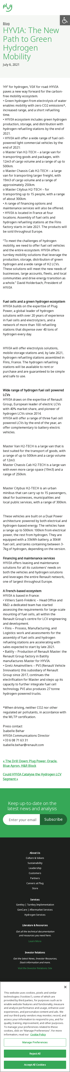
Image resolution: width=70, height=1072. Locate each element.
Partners (35, 878)
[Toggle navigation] (63, 8)
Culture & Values (35, 858)
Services (35, 899)
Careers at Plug (35, 883)
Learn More (35, 941)
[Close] (65, 987)
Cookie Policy (38, 1034)
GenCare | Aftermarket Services (35, 910)
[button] (65, 20)
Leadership (35, 868)
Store (35, 888)
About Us (35, 853)
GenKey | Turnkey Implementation (35, 904)
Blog (6, 23)
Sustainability (35, 863)
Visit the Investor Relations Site (35, 968)
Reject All (35, 1053)
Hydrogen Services (35, 915)
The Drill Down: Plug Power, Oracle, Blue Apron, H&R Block (30, 763)
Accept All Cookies (35, 1065)
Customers (35, 873)
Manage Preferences (35, 1042)
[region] (35, 1027)
